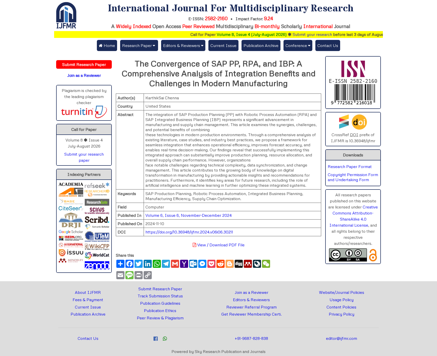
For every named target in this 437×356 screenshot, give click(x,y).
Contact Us (327, 45)
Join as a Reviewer (251, 292)
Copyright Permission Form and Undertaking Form (353, 177)
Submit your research (305, 34)
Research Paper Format (350, 166)
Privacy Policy (341, 314)
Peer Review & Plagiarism (160, 317)
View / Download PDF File (220, 244)
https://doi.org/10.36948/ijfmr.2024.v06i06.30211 (189, 231)
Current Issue (223, 45)
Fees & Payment (88, 299)
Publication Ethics (160, 310)
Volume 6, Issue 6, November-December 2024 (188, 215)
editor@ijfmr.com (341, 338)
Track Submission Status (160, 295)
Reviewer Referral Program (251, 307)
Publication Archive (261, 45)
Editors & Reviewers (251, 299)
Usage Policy (342, 299)
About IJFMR (88, 292)
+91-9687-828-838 (251, 338)
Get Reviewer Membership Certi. (251, 314)
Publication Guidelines (160, 303)
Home (109, 45)
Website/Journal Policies (341, 292)
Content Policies (341, 307)
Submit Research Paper (160, 288)
